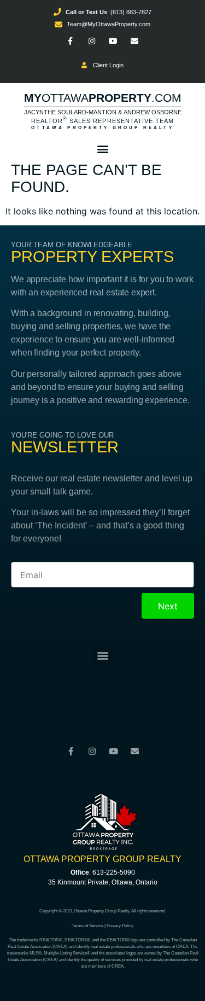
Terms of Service (87, 925)
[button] (102, 148)
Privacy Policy (120, 925)
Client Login (107, 65)
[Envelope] (134, 41)
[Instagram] (91, 41)
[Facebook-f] (70, 41)
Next (168, 606)
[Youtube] (113, 41)
